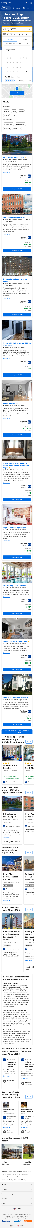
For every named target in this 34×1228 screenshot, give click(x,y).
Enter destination (11, 28)
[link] (6, 111)
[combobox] (17, 30)
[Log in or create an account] (26, 3)
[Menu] (31, 3)
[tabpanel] (17, 63)
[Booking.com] (6, 3)
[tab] (10, 39)
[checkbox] (26, 53)
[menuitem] (6, 8)
